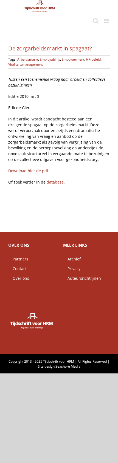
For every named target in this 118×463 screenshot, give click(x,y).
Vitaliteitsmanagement (25, 64)
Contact (17, 268)
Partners (18, 259)
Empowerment (73, 59)
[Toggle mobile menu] (107, 21)
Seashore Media (67, 366)
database (55, 182)
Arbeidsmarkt (27, 59)
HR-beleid (93, 59)
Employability (50, 59)
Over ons (18, 278)
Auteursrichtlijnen (82, 278)
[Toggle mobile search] (96, 21)
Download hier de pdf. (28, 170)
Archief (72, 259)
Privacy (71, 268)
